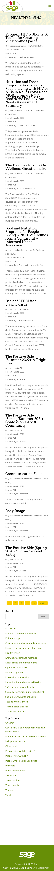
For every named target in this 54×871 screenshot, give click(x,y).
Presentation (31, 125)
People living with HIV (16, 755)
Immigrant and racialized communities (25, 736)
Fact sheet (23, 265)
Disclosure (10, 628)
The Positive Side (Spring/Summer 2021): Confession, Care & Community (24, 420)
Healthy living (12, 652)
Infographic (34, 265)
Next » (43, 603)
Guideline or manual (27, 57)
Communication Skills (23, 474)
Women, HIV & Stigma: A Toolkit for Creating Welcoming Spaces (26, 37)
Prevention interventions (17, 677)
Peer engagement (14, 672)
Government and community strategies (25, 643)
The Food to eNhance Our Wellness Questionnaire (26, 167)
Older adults (11, 746)
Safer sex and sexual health (19, 687)
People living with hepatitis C (20, 750)
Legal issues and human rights (21, 662)
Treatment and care (15, 711)
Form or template (26, 320)
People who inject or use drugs (21, 760)
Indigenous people (15, 741)
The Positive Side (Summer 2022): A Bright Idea (26, 359)
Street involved (13, 780)
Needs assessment (27, 188)
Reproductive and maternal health (23, 682)
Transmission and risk (16, 706)
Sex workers (11, 775)
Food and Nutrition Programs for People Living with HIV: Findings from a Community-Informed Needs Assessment (26, 236)
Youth (8, 794)
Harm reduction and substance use (23, 647)
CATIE (19, 368)
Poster (22, 125)
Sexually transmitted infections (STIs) (24, 691)
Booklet (22, 379)
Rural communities (15, 770)
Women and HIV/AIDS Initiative (30, 46)
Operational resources (17, 667)
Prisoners (10, 765)
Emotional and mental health (20, 633)
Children (9, 722)
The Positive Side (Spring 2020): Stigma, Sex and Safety (26, 551)
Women (9, 790)
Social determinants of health (20, 696)
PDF (14, 53)
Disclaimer (43, 867)
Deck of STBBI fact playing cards (20, 302)
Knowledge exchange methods (21, 657)
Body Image (15, 511)
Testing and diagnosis (16, 701)
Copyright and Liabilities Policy (19, 867)
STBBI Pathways (24, 309)
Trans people (12, 785)
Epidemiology (12, 638)
